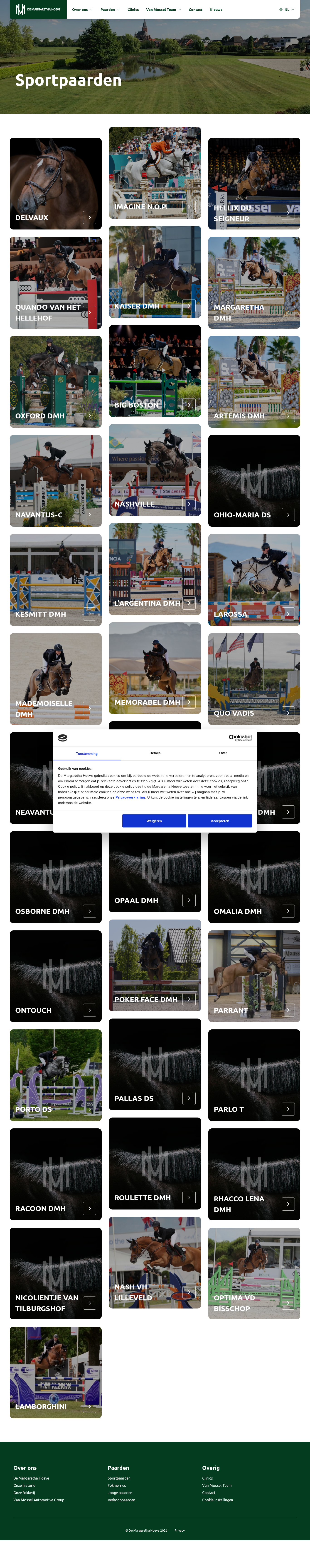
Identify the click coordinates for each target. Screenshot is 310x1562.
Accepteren (220, 821)
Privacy (180, 1530)
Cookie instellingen (217, 1500)
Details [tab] (155, 753)
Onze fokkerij (24, 1493)
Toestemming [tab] (87, 754)
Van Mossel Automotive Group (38, 1500)
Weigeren (154, 821)
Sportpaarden (119, 1478)
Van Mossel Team (161, 9)
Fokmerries (117, 1485)
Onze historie (24, 1485)
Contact (195, 9)
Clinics (133, 9)
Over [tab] (223, 753)
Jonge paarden (120, 1493)
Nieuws (216, 9)
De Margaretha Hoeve (31, 1478)
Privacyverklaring (130, 797)
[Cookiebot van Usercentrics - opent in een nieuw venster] (232, 737)
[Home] (38, 9)
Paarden (108, 9)
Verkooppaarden (121, 1500)
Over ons (80, 9)
